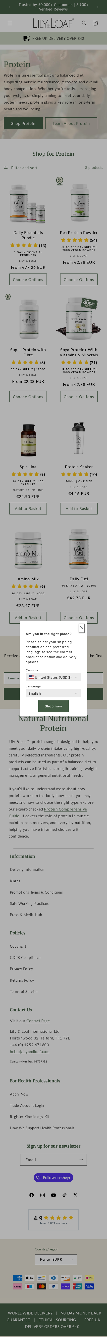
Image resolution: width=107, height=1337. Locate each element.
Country (32, 670)
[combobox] (50, 677)
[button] (82, 628)
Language (33, 686)
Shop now (53, 706)
